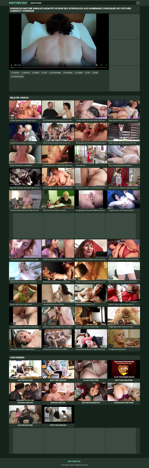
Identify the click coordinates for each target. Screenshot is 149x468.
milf (45, 72)
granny (27, 72)
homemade (56, 72)
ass (88, 72)
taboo (36, 72)
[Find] (138, 3)
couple (80, 72)
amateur (68, 72)
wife (96, 72)
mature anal (18, 76)
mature (16, 72)
